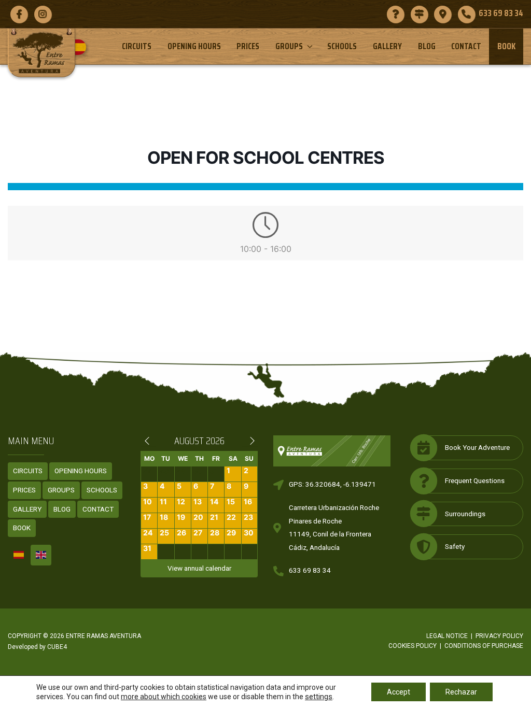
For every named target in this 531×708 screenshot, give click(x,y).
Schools (342, 46)
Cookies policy (412, 645)
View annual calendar (199, 568)
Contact (466, 46)
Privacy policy (499, 636)
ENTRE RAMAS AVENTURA (103, 636)
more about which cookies (163, 696)
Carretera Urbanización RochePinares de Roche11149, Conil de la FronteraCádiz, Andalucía (334, 527)
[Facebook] (19, 14)
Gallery (387, 46)
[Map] (442, 14)
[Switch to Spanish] (82, 47)
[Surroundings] (419, 14)
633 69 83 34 (310, 570)
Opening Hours (194, 46)
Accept (398, 692)
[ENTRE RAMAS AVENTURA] (41, 53)
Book (506, 46)
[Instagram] (43, 14)
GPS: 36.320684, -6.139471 (332, 484)
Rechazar (461, 692)
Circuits (136, 46)
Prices (247, 46)
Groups (289, 46)
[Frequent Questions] (395, 14)
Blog (427, 46)
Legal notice (447, 636)
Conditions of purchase (483, 645)
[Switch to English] (41, 555)
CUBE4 (57, 646)
